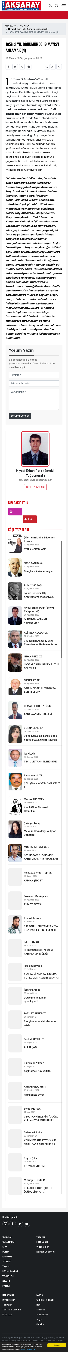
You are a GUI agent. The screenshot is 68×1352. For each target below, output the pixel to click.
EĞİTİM (6, 1286)
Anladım (57, 1345)
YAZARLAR (25, 25)
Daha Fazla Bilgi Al (28, 1349)
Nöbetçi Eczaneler (45, 1251)
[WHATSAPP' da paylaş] (22, 66)
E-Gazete (7, 1314)
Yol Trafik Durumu (11, 1309)
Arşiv (39, 1319)
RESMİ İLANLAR (10, 1271)
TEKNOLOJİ (8, 1276)
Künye (39, 1295)
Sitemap (40, 1309)
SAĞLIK (6, 1281)
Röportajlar (8, 1295)
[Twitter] (20, 1224)
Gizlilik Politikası (45, 1300)
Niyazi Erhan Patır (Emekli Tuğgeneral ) (28, 29)
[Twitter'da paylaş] (15, 66)
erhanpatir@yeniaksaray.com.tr (35, 480)
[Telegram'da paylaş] (28, 66)
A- (59, 66)
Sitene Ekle (42, 1314)
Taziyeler (7, 1304)
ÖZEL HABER (8, 1242)
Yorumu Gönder (20, 415)
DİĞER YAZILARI (35, 487)
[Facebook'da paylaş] (8, 66)
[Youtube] (27, 1224)
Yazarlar (40, 1237)
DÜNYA (5, 1251)
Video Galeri (42, 1247)
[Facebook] (12, 1224)
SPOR (5, 1247)
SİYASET (6, 1261)
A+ (53, 66)
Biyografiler (8, 1300)
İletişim (40, 1324)
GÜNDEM (7, 1237)
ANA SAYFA (10, 25)
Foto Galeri (42, 1242)
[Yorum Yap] (46, 66)
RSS (30, 519)
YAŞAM (5, 1266)
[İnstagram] (5, 1224)
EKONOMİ (7, 1256)
